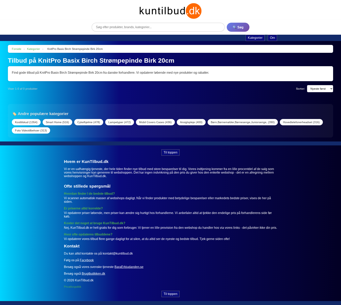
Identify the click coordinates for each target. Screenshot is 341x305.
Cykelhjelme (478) (88, 122)
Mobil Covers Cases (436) (155, 122)
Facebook (87, 260)
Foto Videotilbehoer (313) (31, 130)
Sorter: (300, 88)
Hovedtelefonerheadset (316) (301, 122)
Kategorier (33, 48)
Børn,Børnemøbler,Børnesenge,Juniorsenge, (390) (243, 122)
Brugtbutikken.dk (93, 273)
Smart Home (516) (57, 122)
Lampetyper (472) (119, 122)
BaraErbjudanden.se (128, 267)
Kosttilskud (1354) (26, 122)
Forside (16, 48)
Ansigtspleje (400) (191, 122)
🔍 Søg (238, 27)
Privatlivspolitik (72, 286)
